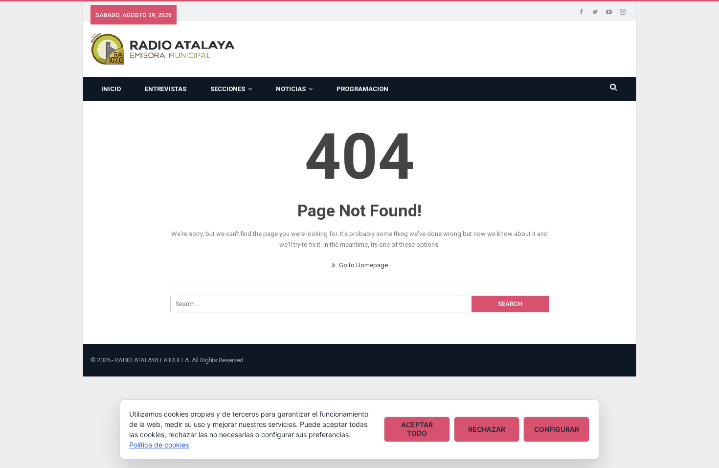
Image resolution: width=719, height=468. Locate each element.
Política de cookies (159, 445)
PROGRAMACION (362, 89)
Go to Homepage (362, 265)
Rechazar (486, 429)
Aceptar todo (417, 429)
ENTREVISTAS (165, 89)
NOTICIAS (291, 89)
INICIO (111, 89)
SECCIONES (227, 89)
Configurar (556, 429)
